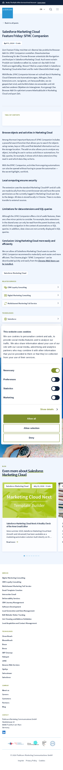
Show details (47, 409)
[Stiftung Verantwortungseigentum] (33, 743)
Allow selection (31, 428)
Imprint (21, 760)
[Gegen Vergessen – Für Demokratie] (16, 743)
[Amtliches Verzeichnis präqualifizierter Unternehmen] (52, 743)
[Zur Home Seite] (7, 13)
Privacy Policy (31, 760)
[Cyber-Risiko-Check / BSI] (44, 743)
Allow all (31, 418)
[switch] (55, 379)
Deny (31, 437)
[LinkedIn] (4, 732)
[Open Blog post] (29, 517)
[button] (42, 9)
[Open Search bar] (50, 9)
